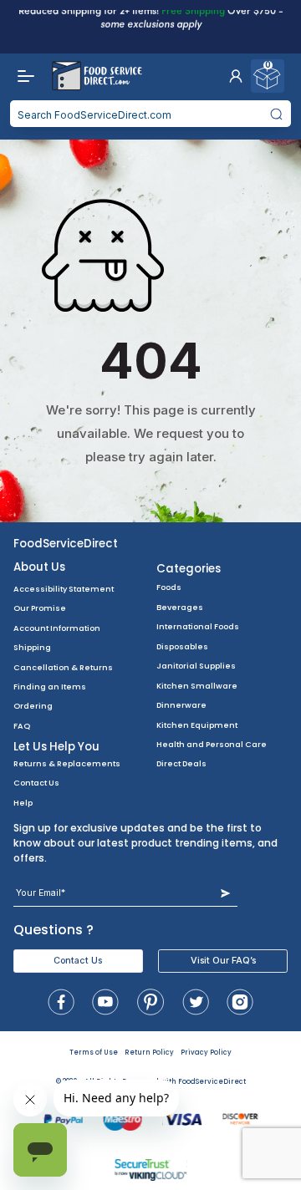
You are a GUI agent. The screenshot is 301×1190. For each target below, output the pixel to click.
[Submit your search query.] (276, 113)
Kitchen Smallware (196, 685)
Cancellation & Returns (63, 667)
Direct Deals (181, 763)
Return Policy (149, 1052)
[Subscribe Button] (225, 893)
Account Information (56, 628)
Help (23, 802)
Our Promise (39, 608)
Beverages (179, 607)
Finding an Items (49, 686)
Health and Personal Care (211, 744)
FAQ (21, 725)
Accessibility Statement (63, 588)
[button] (235, 76)
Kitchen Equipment (196, 725)
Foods (168, 587)
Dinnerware (181, 704)
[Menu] (22, 76)
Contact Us (36, 782)
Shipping (32, 647)
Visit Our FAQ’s (223, 960)
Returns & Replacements (66, 763)
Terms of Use (93, 1052)
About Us (39, 567)
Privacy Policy (206, 1052)
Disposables (182, 646)
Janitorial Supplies (196, 665)
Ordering (33, 705)
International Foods (197, 626)
